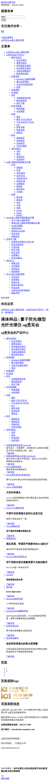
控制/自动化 (21, 178)
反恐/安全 (20, 176)
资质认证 (15, 282)
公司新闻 (15, 266)
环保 (18, 170)
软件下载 (20, 103)
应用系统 (15, 76)
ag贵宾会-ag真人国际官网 (12, 40)
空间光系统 (21, 146)
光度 (18, 205)
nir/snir (19, 210)
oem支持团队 (17, 226)
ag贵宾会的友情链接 (20, 290)
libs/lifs (19, 215)
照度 (18, 87)
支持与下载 (11, 239)
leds (18, 125)
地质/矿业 (20, 181)
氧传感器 (20, 109)
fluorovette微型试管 (14, 599)
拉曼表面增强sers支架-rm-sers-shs (20, 456)
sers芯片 (9, 575)
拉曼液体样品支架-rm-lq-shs (18, 445)
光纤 (18, 151)
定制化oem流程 (18, 231)
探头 (18, 154)
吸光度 (19, 197)
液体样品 (20, 141)
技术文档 (15, 234)
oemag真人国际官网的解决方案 (20, 217)
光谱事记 (15, 255)
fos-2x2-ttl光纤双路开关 (16, 557)
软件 (13, 95)
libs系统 (14, 92)
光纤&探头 (16, 149)
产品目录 (15, 247)
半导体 (19, 192)
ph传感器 (20, 111)
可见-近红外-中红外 (25, 122)
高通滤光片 (11, 538)
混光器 (9, 587)
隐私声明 (15, 293)
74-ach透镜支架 (13, 526)
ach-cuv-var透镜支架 (15, 508)
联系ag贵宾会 (17, 285)
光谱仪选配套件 (23, 71)
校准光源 (20, 130)
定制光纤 (20, 157)
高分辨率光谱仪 (23, 68)
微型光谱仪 (16, 57)
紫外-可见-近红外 (24, 119)
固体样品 (20, 138)
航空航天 (20, 189)
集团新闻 (15, 271)
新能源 (19, 167)
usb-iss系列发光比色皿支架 (18, 475)
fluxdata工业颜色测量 (25, 79)
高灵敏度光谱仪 (23, 66)
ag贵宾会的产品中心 (15, 55)
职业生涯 (15, 287)
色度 (18, 208)
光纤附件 (20, 159)
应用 (13, 194)
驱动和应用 (21, 101)
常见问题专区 (17, 244)
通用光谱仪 (21, 63)
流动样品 (20, 143)
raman (18, 213)
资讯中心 (10, 261)
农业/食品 (20, 173)
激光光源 (20, 127)
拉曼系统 (15, 90)
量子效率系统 (22, 82)
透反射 (19, 200)
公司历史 (15, 277)
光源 (13, 114)
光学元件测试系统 (24, 84)
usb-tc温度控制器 (13, 467)
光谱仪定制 (16, 228)
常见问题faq (16, 258)
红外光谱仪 (21, 60)
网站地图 (5, 778)
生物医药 (20, 184)
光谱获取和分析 (23, 98)
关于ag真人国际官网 (20, 220)
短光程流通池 (12, 638)
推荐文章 (15, 263)
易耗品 (19, 132)
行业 (13, 165)
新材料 (19, 186)
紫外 (18, 117)
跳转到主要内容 (8, 2)
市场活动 (15, 269)
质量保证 (15, 236)
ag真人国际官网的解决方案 (18, 162)
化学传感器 (16, 106)
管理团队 (15, 279)
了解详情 (10, 453)
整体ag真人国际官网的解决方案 (25, 223)
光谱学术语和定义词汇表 (22, 242)
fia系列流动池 (12, 626)
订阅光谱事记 (7, 37)
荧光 (18, 202)
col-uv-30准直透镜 (14, 487)
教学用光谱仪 (22, 74)
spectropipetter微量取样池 (17, 611)
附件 (13, 135)
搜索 (3, 17)
